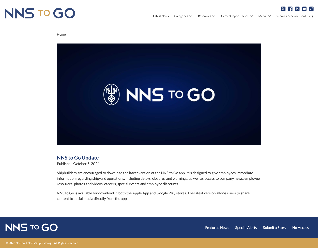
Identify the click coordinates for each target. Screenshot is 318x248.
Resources (204, 16)
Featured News (217, 227)
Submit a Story (274, 227)
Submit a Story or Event (291, 16)
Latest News (161, 16)
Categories (181, 16)
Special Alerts (246, 227)
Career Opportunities (234, 16)
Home (61, 34)
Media (262, 16)
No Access (300, 227)
